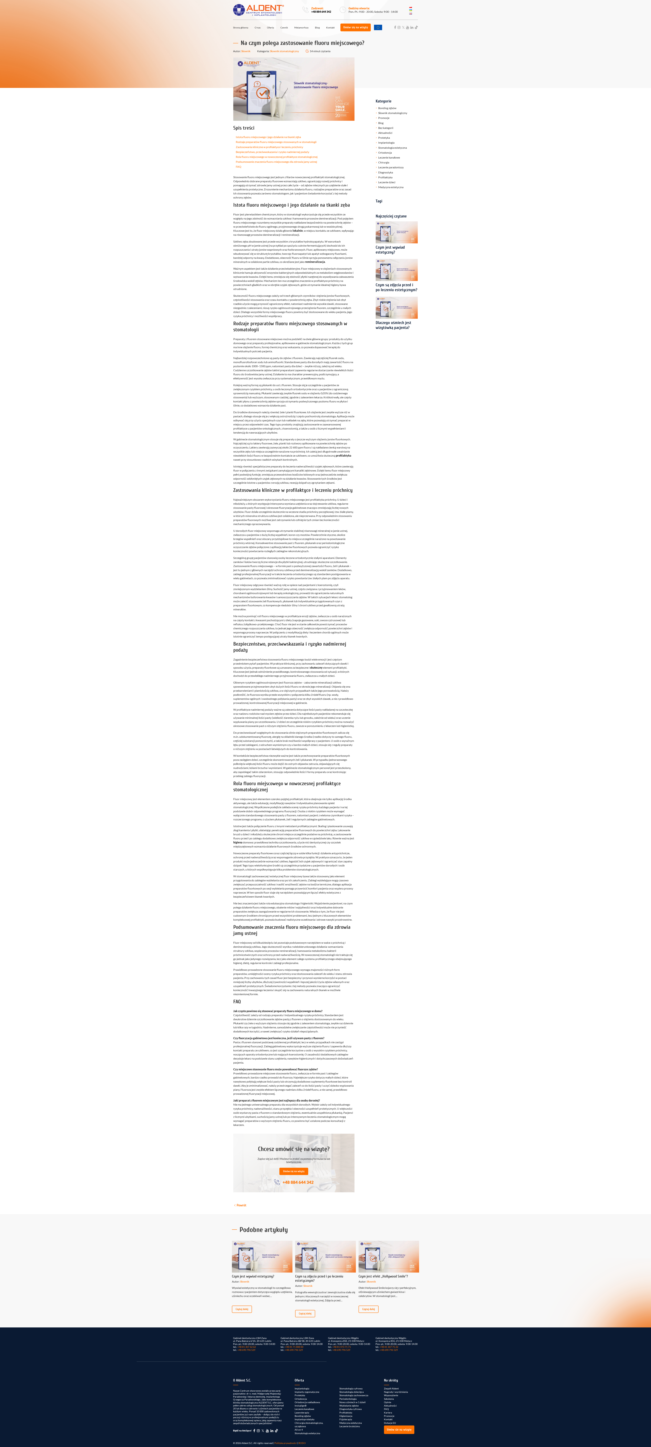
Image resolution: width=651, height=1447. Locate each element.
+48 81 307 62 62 (247, 1346)
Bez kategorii (385, 127)
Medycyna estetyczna (390, 187)
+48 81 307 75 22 (389, 1346)
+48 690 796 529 (246, 1349)
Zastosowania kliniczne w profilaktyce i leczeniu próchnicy (269, 147)
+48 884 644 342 (321, 11)
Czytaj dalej (242, 1309)
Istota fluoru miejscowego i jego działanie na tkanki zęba (268, 137)
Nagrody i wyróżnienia (396, 1391)
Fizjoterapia (345, 1419)
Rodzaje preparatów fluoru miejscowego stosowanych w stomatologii (276, 141)
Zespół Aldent (391, 1388)
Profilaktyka (385, 177)
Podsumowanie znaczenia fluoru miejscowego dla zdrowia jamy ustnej (276, 161)
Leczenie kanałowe (389, 157)
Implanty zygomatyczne (307, 1391)
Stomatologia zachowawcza (353, 1395)
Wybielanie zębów (349, 1405)
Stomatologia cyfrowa (350, 1388)
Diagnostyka (385, 172)
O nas (258, 27)
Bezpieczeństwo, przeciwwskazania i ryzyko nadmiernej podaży (272, 151)
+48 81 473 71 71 (341, 1346)
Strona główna (240, 27)
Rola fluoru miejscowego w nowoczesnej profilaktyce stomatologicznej (277, 156)
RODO (302, 1443)
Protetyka (384, 137)
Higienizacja (345, 1415)
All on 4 (299, 1429)
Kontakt (330, 27)
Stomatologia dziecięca (351, 1391)
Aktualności (385, 132)
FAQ (238, 166)
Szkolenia (389, 1398)
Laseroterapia (302, 1412)
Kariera (388, 1412)
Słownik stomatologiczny (284, 51)
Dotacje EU (390, 1422)
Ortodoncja (385, 152)
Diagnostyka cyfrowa (350, 1409)
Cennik (284, 27)
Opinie (387, 1402)
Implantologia (386, 142)
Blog (317, 27)
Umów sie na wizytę (399, 1429)
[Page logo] (258, 10)
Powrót (241, 1205)
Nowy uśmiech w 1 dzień (352, 1402)
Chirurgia (383, 162)
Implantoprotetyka (304, 1419)
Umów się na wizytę (355, 27)
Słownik (245, 51)
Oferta (270, 27)
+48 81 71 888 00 (294, 1346)
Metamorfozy (301, 27)
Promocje (383, 117)
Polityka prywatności (285, 1443)
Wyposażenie (391, 1395)
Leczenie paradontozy (391, 167)
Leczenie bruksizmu (349, 1426)
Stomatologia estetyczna (392, 147)
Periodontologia (348, 1398)
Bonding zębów (387, 108)
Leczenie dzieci (386, 182)
